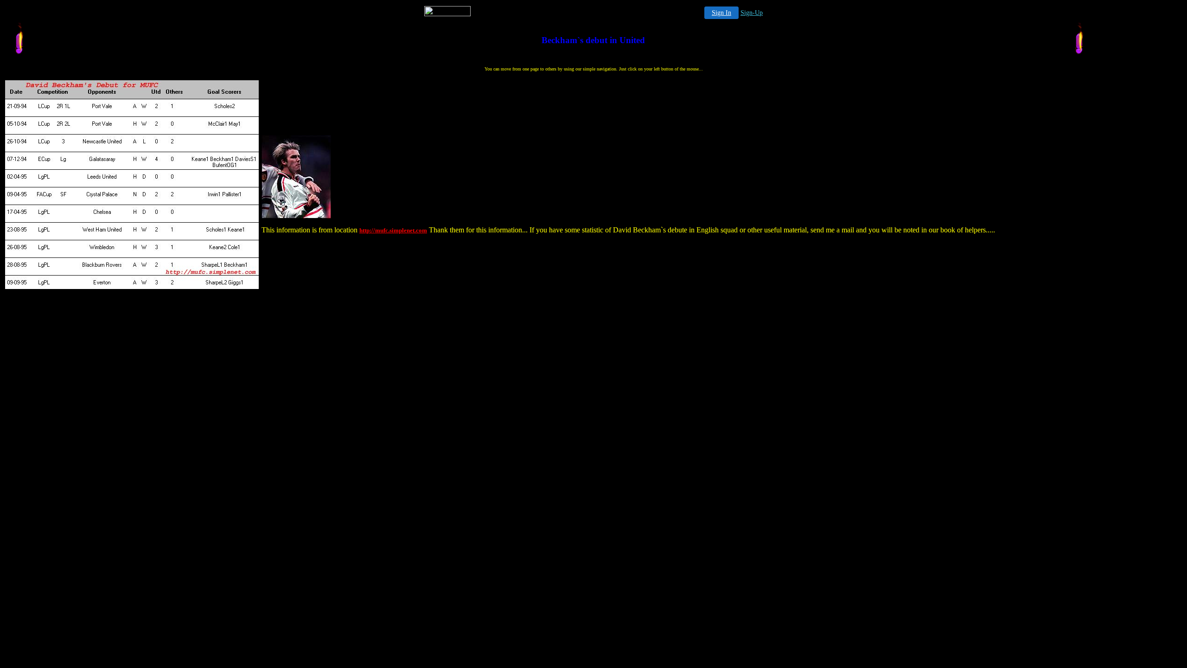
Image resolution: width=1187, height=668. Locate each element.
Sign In (721, 12)
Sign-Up (751, 12)
